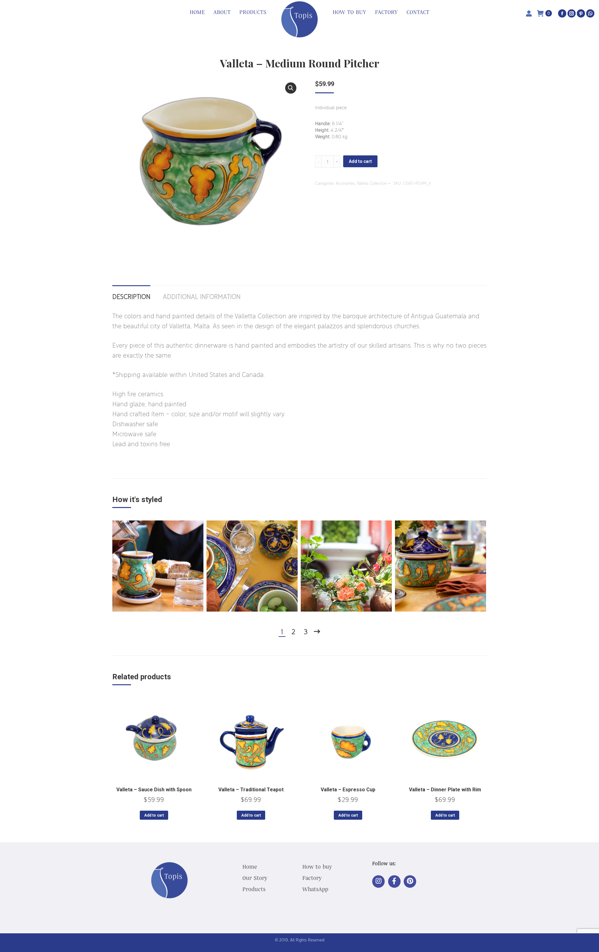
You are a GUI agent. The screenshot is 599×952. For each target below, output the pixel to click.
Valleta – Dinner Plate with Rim (445, 790)
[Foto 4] (440, 566)
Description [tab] (131, 296)
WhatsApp (315, 889)
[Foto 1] (157, 566)
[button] (290, 88)
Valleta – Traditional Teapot (251, 790)
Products (253, 889)
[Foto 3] (346, 566)
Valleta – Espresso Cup (348, 790)
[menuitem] (197, 12)
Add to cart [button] (154, 815)
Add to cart (360, 161)
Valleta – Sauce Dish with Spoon (154, 790)
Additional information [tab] (202, 296)
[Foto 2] (252, 566)
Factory (312, 877)
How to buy (317, 866)
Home (249, 866)
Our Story (254, 877)
